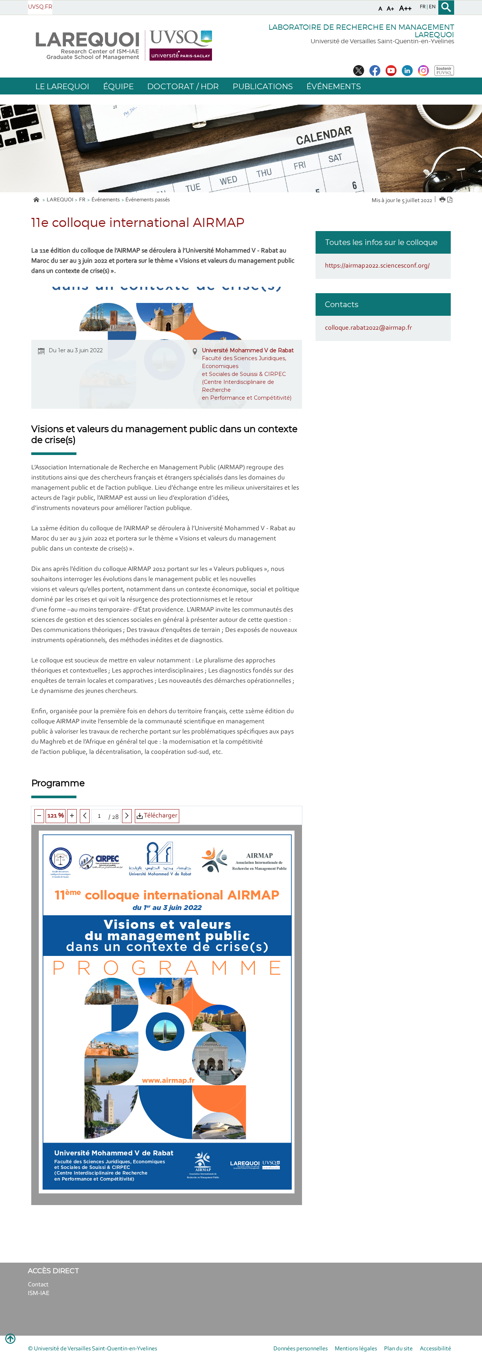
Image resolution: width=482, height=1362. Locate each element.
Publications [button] (263, 86)
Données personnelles (300, 1349)
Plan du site (398, 1349)
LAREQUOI (60, 200)
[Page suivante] (127, 816)
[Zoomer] (72, 816)
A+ (390, 9)
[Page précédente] (85, 816)
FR (82, 200)
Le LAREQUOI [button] (62, 86)
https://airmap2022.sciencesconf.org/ (377, 266)
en (432, 7)
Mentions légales (356, 1349)
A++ (405, 8)
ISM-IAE (38, 1293)
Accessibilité (435, 1349)
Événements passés (147, 200)
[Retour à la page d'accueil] (124, 45)
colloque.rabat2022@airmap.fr (368, 328)
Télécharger (160, 816)
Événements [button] (334, 86)
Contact (38, 1284)
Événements (106, 200)
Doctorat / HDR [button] (183, 86)
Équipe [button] (118, 86)
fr (423, 7)
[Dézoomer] (39, 816)
